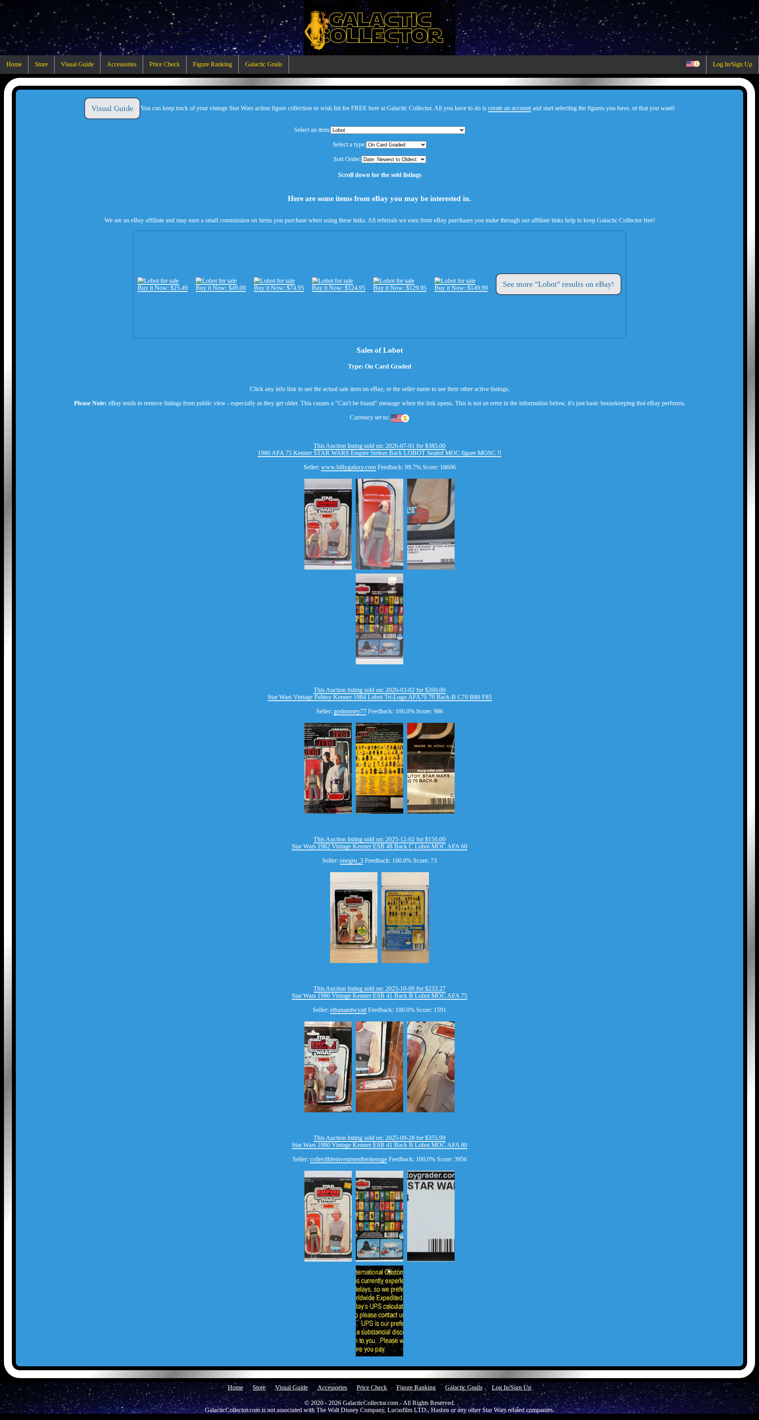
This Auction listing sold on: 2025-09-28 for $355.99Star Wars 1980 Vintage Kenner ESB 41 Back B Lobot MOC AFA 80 (379, 1141)
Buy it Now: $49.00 (221, 287)
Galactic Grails (263, 64)
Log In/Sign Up (732, 64)
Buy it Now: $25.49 (163, 287)
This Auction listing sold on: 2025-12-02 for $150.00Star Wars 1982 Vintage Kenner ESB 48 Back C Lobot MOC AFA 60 (379, 843)
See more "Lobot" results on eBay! (558, 284)
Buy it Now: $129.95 (400, 287)
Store (41, 64)
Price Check (164, 64)
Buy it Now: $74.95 (279, 287)
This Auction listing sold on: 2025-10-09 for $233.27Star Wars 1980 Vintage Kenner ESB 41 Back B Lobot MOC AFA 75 (379, 992)
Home (14, 64)
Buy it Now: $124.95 (338, 287)
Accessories (121, 64)
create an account (509, 108)
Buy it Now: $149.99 (461, 287)
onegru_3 (351, 860)
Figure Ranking (212, 64)
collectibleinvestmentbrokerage (348, 1159)
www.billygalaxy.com (348, 467)
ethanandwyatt (348, 1009)
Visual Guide (77, 64)
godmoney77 (350, 711)
